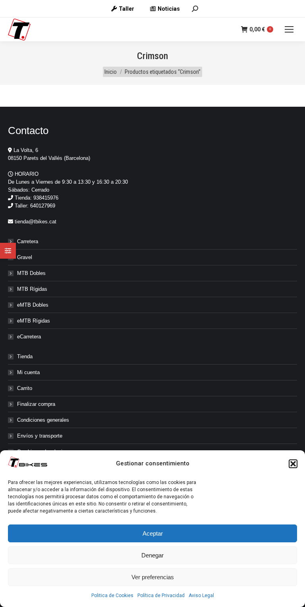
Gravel (24, 257)
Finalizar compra (36, 404)
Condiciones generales (43, 420)
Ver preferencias (152, 577)
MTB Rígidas (32, 289)
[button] (293, 464)
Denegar (152, 555)
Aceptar (153, 533)
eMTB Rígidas (33, 321)
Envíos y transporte (39, 436)
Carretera (27, 241)
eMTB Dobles (32, 305)
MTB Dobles (31, 273)
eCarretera (29, 337)
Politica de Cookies (112, 595)
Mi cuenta (28, 372)
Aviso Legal (201, 595)
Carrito (24, 388)
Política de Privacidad (161, 595)
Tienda (25, 356)
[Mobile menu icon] (289, 29)
